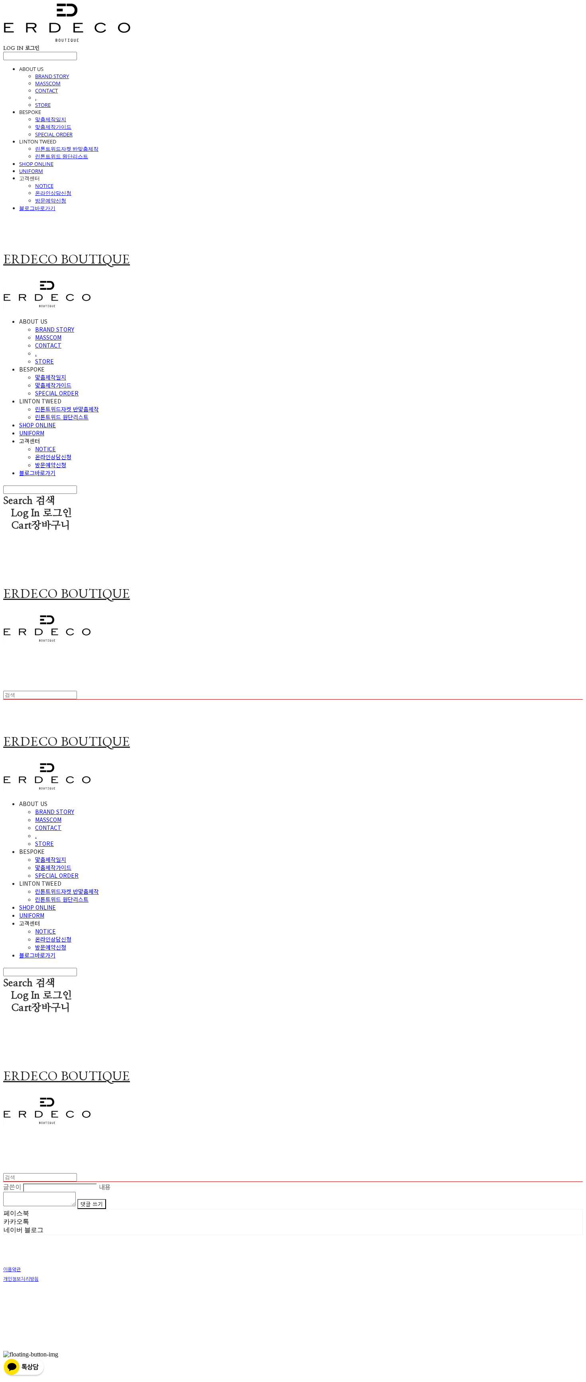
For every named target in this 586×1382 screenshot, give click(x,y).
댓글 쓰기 (91, 1204)
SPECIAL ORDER (54, 134)
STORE (43, 104)
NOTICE (44, 185)
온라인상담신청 (53, 193)
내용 (105, 1186)
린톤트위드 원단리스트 (61, 156)
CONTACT (46, 90)
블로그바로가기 (37, 208)
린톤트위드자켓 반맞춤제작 (66, 148)
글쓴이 (12, 1186)
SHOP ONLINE (36, 163)
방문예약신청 (50, 200)
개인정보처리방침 (21, 1279)
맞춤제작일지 (50, 119)
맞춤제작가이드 (53, 126)
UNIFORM (31, 171)
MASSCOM (48, 83)
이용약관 (12, 1269)
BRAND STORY (52, 76)
